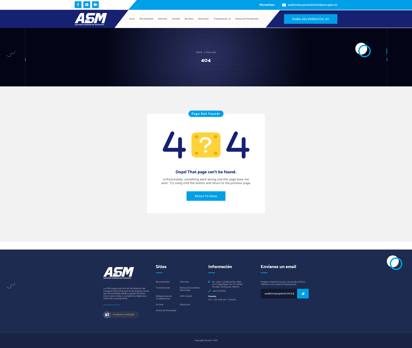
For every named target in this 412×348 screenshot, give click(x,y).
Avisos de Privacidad (166, 310)
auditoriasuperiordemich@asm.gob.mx (312, 5)
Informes (162, 19)
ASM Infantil (186, 296)
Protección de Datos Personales (190, 289)
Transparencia (221, 19)
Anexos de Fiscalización (246, 19)
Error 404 (211, 52)
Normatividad (146, 19)
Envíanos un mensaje (123, 314)
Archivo (160, 304)
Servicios (189, 19)
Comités (176, 19)
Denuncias (203, 19)
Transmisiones (163, 288)
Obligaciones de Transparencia (164, 297)
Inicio (132, 19)
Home (199, 52)
